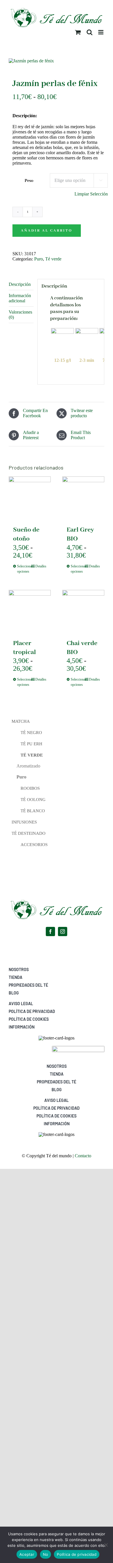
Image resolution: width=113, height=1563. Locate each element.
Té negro (31, 732)
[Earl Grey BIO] (83, 497)
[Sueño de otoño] (30, 497)
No (45, 1554)
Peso (29, 180)
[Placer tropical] (30, 611)
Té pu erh (31, 744)
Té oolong (33, 799)
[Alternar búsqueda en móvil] (89, 32)
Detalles (40, 566)
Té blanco (33, 810)
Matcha (21, 721)
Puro (38, 258)
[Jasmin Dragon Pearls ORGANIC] (56, 61)
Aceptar (26, 1554)
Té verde (53, 258)
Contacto (83, 1155)
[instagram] (62, 931)
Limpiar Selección (91, 193)
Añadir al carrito (46, 230)
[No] (106, 1545)
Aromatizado (28, 765)
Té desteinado (28, 833)
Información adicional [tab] (20, 298)
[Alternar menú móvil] (101, 32)
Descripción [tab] (20, 284)
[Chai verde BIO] (83, 611)
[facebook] (50, 931)
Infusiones (24, 822)
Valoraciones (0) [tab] (20, 315)
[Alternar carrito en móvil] (78, 32)
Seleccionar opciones (23, 568)
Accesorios (34, 844)
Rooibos (30, 788)
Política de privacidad (76, 1554)
